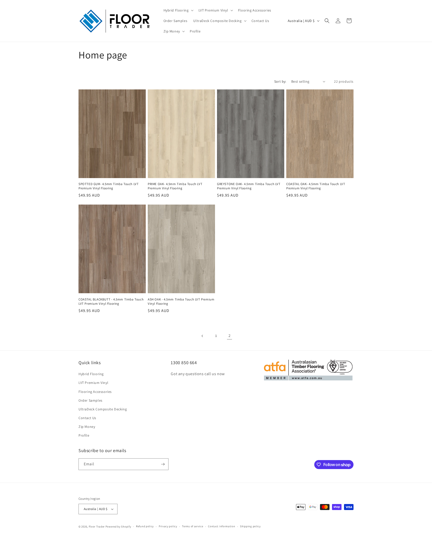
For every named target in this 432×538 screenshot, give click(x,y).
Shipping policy (250, 526)
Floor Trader (97, 526)
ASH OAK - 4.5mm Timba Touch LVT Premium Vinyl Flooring (181, 301)
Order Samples (90, 400)
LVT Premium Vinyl (93, 382)
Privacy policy (168, 526)
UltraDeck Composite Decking (102, 409)
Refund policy (145, 526)
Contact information (221, 526)
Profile (83, 435)
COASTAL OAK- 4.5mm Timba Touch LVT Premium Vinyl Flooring (315, 186)
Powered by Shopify (118, 526)
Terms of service (192, 526)
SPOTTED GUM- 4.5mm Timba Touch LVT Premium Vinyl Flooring (108, 186)
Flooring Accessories (95, 391)
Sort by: (280, 81)
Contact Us (87, 418)
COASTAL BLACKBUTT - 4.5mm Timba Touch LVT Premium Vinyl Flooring (111, 301)
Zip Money (86, 426)
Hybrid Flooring (91, 374)
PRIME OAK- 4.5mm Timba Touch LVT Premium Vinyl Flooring (175, 186)
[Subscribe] (162, 464)
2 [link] (229, 335)
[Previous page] (202, 335)
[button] (178, 10)
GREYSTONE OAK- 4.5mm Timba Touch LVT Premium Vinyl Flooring (248, 186)
